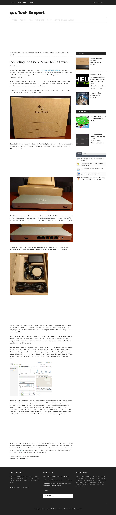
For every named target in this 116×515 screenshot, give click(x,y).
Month (94, 156)
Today (84, 156)
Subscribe (12, 487)
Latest (84, 153)
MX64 (21, 450)
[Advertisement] (58, 35)
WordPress (74, 509)
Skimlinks (78, 482)
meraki (26, 458)
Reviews (36, 456)
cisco (18, 458)
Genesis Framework (64, 509)
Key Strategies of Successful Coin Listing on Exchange (57, 480)
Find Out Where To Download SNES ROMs (98, 119)
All (98, 156)
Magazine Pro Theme (51, 509)
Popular (79, 153)
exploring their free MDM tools (51, 70)
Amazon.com (91, 476)
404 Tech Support (27, 12)
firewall (22, 458)
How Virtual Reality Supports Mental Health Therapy (56, 476)
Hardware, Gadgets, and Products (25, 456)
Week (89, 156)
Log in (80, 509)
